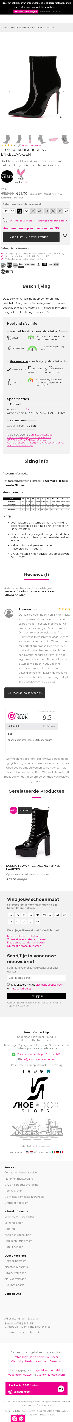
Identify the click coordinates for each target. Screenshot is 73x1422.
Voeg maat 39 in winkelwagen (29, 236)
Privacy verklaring (15, 1273)
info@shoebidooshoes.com (38, 1059)
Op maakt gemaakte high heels (24, 1196)
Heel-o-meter (19, 361)
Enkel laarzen (18, 437)
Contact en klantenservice (20, 1172)
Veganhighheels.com (21, 1374)
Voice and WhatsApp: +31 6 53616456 (39, 1054)
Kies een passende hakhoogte (26, 942)
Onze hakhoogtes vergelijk (21, 1184)
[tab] (36, 287)
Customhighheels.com (51, 1374)
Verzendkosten (13, 1222)
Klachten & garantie (16, 1267)
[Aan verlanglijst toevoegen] (65, 236)
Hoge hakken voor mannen (26, 440)
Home (6, 27)
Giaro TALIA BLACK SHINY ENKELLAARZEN (32, 27)
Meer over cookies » (50, 11)
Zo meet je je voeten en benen (26, 939)
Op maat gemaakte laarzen (24, 946)
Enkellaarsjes (41, 434)
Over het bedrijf (14, 1285)
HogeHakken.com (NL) (47, 1370)
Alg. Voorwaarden (15, 1279)
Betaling (9, 1228)
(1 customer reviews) (31, 145)
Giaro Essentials (52, 442)
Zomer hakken (40, 437)
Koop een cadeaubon (17, 1234)
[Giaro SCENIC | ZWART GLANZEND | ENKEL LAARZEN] (36, 832)
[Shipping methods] (12, 265)
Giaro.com (55, 1361)
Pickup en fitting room (18, 1240)
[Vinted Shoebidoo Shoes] (48, 1071)
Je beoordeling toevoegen (25, 693)
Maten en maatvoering (18, 1178)
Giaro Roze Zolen (20, 445)
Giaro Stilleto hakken (23, 442)
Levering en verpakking (19, 1216)
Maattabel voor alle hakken (23, 936)
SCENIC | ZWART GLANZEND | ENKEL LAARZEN (33, 867)
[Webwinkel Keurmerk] (7, 271)
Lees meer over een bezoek (22, 1332)
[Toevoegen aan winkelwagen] (5, 236)
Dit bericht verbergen (26, 11)
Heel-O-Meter (13, 1190)
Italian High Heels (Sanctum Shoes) (36, 1357)
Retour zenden (13, 1246)
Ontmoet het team (16, 1202)
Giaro (28, 409)
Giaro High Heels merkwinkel (29, 1361)
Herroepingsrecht (15, 1260)
